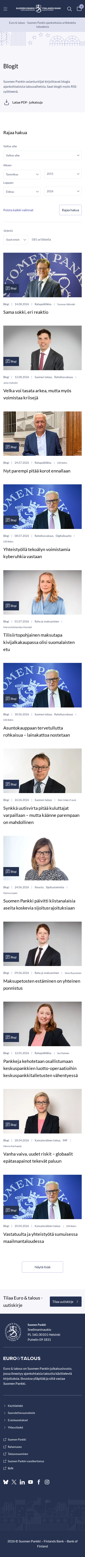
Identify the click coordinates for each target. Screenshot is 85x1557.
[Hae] (69, 8)
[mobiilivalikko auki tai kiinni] (5, 8)
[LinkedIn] (22, 1482)
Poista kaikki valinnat (18, 210)
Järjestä (8, 230)
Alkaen (7, 165)
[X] (14, 1482)
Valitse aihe (10, 146)
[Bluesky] (5, 1482)
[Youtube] (30, 1482)
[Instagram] (47, 1482)
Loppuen (8, 182)
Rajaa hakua (70, 210)
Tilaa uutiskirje (62, 1301)
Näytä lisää (42, 1267)
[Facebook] (38, 1482)
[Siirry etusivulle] (38, 8)
